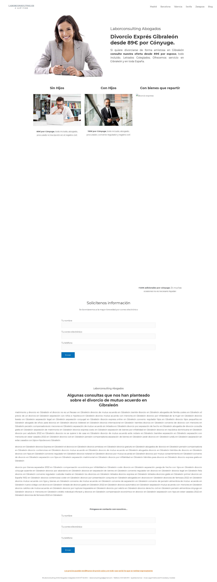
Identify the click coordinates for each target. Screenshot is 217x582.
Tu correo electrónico (71, 332)
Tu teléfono (66, 343)
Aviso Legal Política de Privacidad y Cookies (159, 578)
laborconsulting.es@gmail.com (101, 578)
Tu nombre (66, 320)
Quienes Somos (136, 578)
